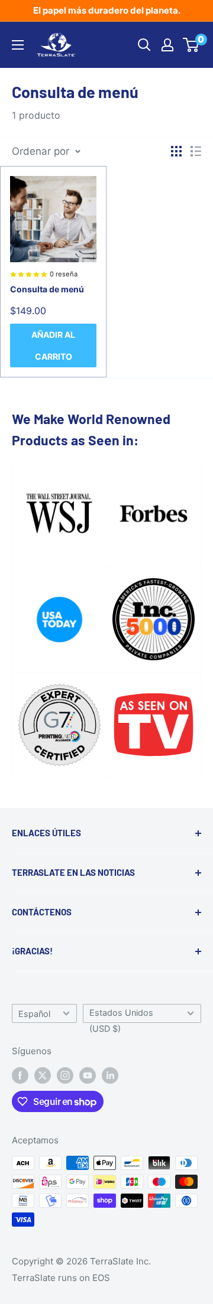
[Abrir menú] (18, 45)
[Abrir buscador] (144, 44)
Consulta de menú (47, 289)
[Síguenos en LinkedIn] (110, 1075)
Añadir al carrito (53, 345)
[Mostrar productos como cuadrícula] (176, 151)
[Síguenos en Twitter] (42, 1075)
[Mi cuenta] (167, 44)
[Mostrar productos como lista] (196, 151)
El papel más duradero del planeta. (106, 10)
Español (34, 1014)
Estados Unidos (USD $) (121, 1015)
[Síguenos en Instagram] (65, 1075)
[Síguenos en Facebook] (20, 1075)
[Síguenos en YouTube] (87, 1075)
